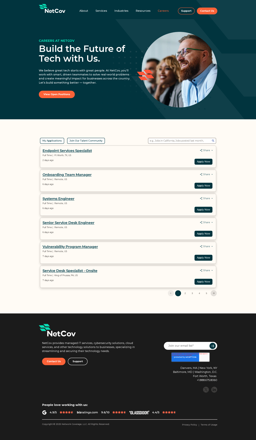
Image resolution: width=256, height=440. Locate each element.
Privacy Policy (189, 424)
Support (186, 10)
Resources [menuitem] (143, 10)
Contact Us (207, 10)
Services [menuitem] (101, 10)
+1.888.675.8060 (207, 380)
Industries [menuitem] (121, 10)
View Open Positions (57, 94)
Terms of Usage (209, 424)
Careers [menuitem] (163, 10)
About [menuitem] (83, 10)
